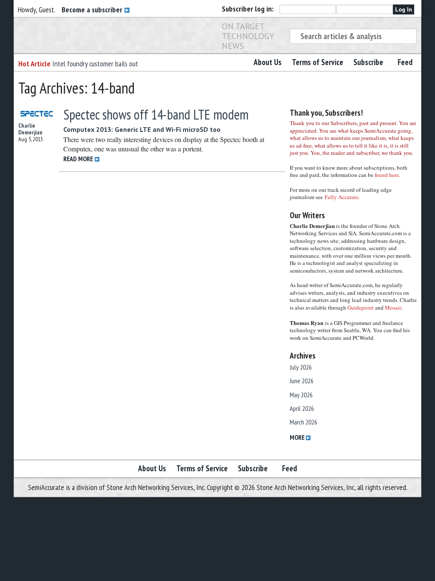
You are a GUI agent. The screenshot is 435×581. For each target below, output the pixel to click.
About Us (268, 62)
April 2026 (302, 408)
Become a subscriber (93, 9)
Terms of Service (317, 62)
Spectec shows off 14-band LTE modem (156, 114)
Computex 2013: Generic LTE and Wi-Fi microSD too (141, 129)
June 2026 (302, 380)
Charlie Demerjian (30, 129)
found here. (387, 175)
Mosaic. (394, 307)
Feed (405, 62)
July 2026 (301, 367)
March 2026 (303, 422)
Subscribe (368, 62)
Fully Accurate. (342, 197)
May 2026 (301, 394)
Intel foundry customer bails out (95, 63)
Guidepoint (360, 307)
